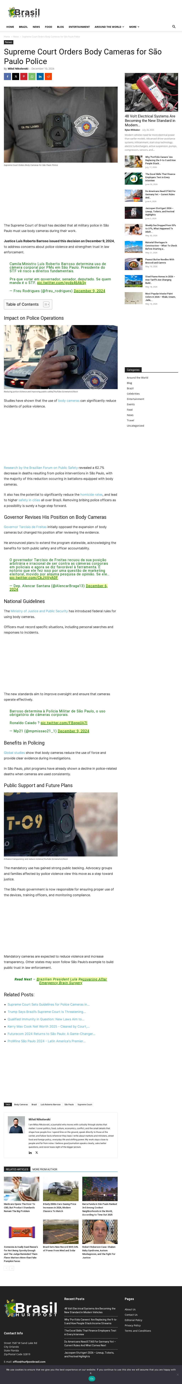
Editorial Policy (133, 1320)
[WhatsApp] (32, 76)
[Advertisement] (61, 196)
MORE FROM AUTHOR (45, 1169)
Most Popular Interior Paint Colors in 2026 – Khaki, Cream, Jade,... (160, 296)
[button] (174, 27)
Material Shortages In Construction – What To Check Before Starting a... (161, 245)
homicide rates (91, 494)
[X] (15, 76)
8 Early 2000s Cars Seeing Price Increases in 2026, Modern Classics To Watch (59, 1207)
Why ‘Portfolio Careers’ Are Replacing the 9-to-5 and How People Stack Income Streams (90, 1321)
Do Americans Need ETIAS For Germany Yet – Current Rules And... (160, 194)
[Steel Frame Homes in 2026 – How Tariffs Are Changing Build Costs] (134, 281)
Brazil (23, 26)
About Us (130, 1309)
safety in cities (29, 500)
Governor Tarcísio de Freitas (25, 527)
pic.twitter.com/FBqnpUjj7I (64, 723)
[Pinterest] (23, 76)
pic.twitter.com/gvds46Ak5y (61, 283)
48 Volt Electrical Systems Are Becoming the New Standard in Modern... (150, 120)
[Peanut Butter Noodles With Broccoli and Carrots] (134, 264)
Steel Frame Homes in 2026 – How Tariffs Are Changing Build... (160, 279)
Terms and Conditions (138, 1330)
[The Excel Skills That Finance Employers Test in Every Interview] (134, 179)
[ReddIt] (48, 76)
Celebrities (133, 393)
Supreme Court (85, 1104)
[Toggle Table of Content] (45, 304)
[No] (177, 1374)
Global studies (14, 753)
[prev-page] (6, 1268)
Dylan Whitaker (132, 129)
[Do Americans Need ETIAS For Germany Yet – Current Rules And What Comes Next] (134, 196)
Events (131, 404)
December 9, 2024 (89, 291)
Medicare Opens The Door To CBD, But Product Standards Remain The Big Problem (19, 1207)
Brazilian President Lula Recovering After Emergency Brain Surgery (72, 981)
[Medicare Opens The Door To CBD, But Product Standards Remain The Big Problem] (21, 1189)
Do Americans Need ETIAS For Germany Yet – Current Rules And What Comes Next (90, 1343)
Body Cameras (21, 1104)
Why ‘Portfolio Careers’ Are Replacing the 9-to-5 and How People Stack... (160, 160)
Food (48, 26)
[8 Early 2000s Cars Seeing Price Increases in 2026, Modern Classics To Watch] (60, 1189)
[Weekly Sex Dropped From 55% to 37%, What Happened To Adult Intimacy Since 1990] (134, 230)
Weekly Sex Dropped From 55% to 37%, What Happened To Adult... (160, 228)
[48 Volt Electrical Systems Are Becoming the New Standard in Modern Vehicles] (151, 92)
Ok (91, 1378)
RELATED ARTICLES (17, 1169)
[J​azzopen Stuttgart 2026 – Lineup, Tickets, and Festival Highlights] (134, 213)
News (36, 26)
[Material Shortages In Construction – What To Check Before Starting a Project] (134, 247)
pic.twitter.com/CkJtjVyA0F (34, 578)
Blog (60, 26)
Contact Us (131, 1314)
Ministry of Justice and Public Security (39, 611)
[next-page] (12, 1268)
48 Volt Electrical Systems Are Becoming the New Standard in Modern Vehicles (90, 1310)
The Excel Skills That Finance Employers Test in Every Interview (160, 177)
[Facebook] (7, 76)
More (132, 26)
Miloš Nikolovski (18, 68)
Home (10, 26)
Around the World (108, 26)
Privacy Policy (133, 1325)
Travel (130, 420)
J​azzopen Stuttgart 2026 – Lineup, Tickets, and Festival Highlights (159, 211)
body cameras (68, 400)
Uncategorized (135, 425)
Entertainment (79, 26)
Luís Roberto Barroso (51, 1104)
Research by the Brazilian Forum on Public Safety (41, 468)
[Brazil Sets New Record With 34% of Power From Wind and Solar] (60, 1232)
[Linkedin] (40, 76)
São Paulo (69, 1104)
